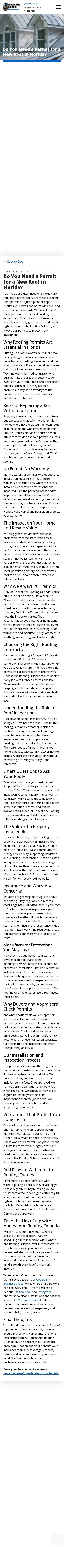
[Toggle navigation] (58, 7)
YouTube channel (29, 1300)
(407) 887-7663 (30, 3)
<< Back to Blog (13, 261)
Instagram (44, 1292)
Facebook (25, 1292)
